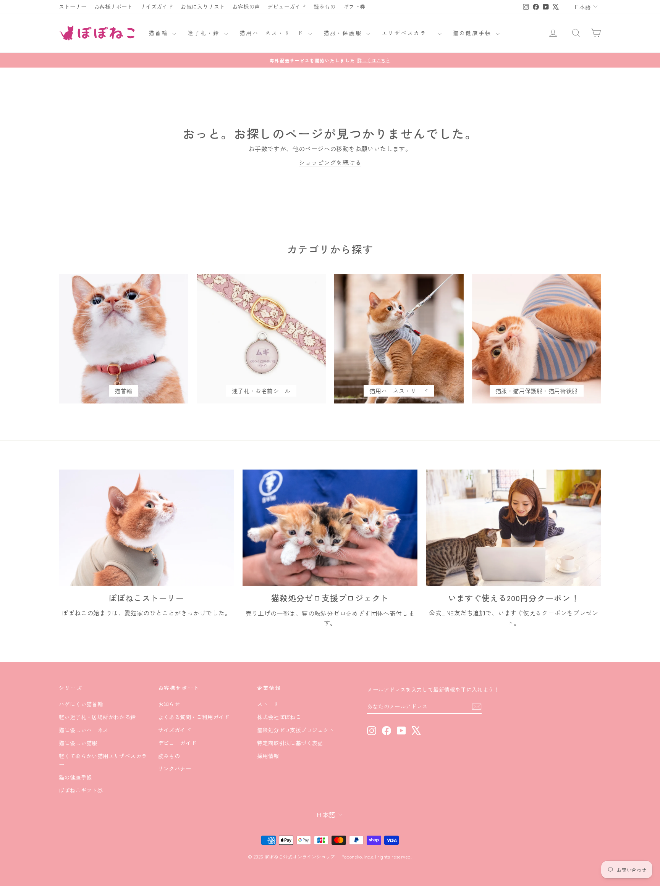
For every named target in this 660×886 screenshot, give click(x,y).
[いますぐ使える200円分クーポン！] (513, 528)
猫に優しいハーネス (83, 730)
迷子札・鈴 (205, 33)
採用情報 (268, 756)
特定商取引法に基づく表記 (290, 743)
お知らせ (169, 704)
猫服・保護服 (344, 33)
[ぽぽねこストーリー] (146, 528)
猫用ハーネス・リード (272, 33)
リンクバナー (174, 768)
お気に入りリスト (203, 6)
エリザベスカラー (408, 33)
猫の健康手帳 (473, 33)
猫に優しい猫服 (78, 743)
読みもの (325, 6)
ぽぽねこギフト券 (81, 790)
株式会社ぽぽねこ (279, 717)
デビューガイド (286, 6)
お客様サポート (113, 6)
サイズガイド (156, 6)
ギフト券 (354, 6)
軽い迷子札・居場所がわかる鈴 (97, 717)
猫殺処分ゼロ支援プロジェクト (295, 730)
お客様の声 (246, 6)
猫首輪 (159, 33)
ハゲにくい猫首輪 (81, 704)
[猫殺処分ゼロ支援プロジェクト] (330, 528)
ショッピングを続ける (330, 162)
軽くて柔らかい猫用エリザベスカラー (103, 760)
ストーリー (72, 6)
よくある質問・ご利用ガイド (194, 717)
